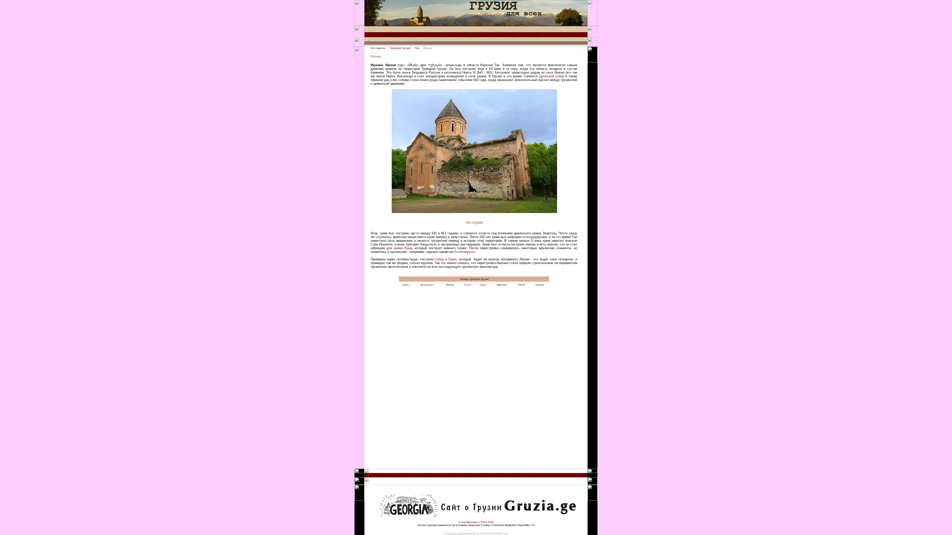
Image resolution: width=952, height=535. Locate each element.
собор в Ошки (445, 259)
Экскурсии (524, 34)
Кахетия (478, 474)
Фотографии (429, 34)
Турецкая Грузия (399, 48)
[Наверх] (368, 476)
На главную (378, 48)
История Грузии (496, 34)
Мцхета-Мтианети (392, 474)
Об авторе (549, 34)
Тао (417, 48)
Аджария (575, 474)
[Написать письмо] (381, 35)
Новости (405, 34)
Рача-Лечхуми (556, 474)
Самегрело (461, 474)
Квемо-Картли (439, 474)
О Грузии (454, 34)
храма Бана (403, 248)
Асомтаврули (464, 252)
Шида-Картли (417, 474)
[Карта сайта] (374, 35)
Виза (472, 34)
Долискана (426, 284)
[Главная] (366, 35)
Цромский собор (551, 76)
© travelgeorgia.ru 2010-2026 (476, 522)
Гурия (508, 474)
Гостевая (572, 34)
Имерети (493, 474)
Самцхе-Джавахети (529, 474)
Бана (406, 284)
